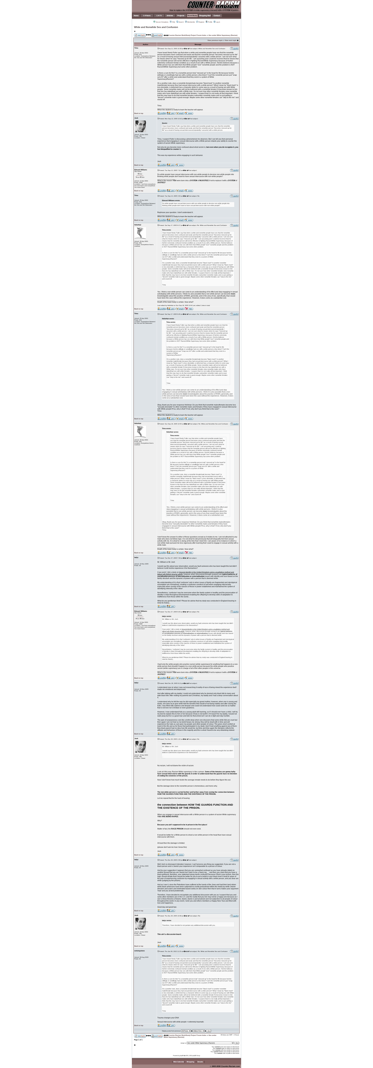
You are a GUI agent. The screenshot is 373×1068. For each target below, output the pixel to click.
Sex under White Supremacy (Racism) (223, 35)
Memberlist (191, 22)
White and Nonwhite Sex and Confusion (156, 27)
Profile (210, 22)
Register (201, 22)
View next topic (230, 40)
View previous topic (215, 40)
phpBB (182, 1055)
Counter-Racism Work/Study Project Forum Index (187, 35)
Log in (218, 22)
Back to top (138, 113)
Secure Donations (162, 22)
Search (181, 22)
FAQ (173, 22)
